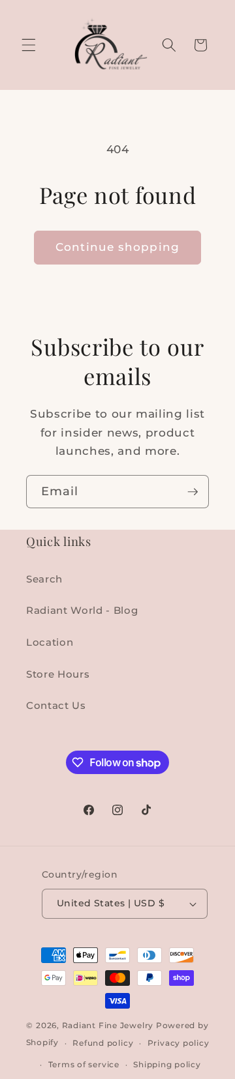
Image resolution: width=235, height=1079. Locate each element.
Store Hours (57, 674)
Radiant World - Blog (82, 610)
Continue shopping (117, 246)
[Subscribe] (192, 492)
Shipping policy (167, 1064)
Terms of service (83, 1064)
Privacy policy (179, 1043)
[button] (28, 45)
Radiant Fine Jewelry (107, 1025)
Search (44, 579)
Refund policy (102, 1043)
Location (49, 642)
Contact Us (56, 705)
